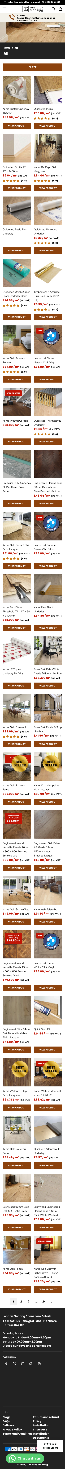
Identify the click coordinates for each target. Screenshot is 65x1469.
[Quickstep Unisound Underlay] (48, 210)
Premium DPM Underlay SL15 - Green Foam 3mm (17, 487)
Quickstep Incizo (43, 109)
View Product (17, 125)
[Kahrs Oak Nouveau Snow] (17, 1130)
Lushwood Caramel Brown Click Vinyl (45, 547)
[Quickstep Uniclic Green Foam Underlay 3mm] (17, 273)
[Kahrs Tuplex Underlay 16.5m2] (17, 90)
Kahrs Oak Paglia (13, 1268)
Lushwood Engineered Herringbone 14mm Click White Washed (47, 1211)
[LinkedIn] (39, 1364)
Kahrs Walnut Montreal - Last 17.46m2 (47, 1093)
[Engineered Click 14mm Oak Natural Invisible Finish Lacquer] (17, 1010)
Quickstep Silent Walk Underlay (47, 1151)
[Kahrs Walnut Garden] (17, 402)
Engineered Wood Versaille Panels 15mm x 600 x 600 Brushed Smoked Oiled (16, 969)
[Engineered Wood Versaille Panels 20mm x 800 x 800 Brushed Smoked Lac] (17, 824)
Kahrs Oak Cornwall (14, 727)
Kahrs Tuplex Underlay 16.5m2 (16, 111)
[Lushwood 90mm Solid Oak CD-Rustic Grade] (17, 1188)
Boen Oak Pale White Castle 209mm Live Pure (48, 671)
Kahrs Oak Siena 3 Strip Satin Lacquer (16, 547)
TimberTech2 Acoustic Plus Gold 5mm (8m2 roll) (46, 296)
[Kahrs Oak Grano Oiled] (17, 890)
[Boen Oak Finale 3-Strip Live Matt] (48, 708)
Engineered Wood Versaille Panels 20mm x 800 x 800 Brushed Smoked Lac (16, 849)
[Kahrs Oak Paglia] (17, 1250)
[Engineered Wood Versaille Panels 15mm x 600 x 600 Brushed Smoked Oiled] (17, 944)
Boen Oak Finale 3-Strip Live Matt (48, 729)
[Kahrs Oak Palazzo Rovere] (17, 339)
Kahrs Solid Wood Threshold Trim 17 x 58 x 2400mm (16, 611)
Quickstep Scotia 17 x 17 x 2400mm (15, 169)
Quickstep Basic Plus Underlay (15, 231)
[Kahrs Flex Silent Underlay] (48, 588)
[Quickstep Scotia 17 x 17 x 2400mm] (17, 148)
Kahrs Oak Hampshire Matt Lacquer (46, 787)
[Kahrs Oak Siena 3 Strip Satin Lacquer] (17, 526)
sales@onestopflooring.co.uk (23, 2)
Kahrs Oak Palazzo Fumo (13, 787)
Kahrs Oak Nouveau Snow (14, 1151)
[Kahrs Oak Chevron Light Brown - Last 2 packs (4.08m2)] (48, 1250)
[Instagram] (23, 1364)
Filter (33, 67)
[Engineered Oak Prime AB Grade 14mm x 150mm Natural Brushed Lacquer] (48, 824)
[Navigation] (4, 9)
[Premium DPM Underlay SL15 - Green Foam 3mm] (17, 464)
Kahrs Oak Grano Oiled (16, 909)
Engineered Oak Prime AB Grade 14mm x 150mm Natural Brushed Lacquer (47, 849)
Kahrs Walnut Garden (15, 420)
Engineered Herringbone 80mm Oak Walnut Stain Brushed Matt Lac (48, 487)
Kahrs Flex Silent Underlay (43, 609)
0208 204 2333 (52, 2)
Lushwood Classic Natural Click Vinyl (44, 360)
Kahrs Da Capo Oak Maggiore (45, 169)
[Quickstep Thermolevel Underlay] (48, 402)
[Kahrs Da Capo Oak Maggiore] (48, 148)
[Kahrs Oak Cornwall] (17, 708)
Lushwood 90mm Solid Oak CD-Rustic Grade (16, 1209)
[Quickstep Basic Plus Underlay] (17, 210)
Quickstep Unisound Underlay (45, 231)
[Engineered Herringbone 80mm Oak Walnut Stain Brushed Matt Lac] (48, 464)
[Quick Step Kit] (48, 1010)
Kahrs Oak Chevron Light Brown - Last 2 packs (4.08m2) (46, 1273)
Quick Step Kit (42, 1029)
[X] (14, 1364)
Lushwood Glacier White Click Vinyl (44, 965)
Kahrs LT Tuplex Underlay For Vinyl (13, 671)
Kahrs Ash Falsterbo (45, 909)
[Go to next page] (51, 1301)
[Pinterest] (31, 1364)
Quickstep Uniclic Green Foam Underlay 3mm (16, 294)
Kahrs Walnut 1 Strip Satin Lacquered (15, 1093)
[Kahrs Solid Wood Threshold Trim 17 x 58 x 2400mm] (17, 588)
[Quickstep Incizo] (48, 90)
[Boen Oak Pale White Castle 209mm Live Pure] (48, 650)
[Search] (52, 9)
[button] (50, 1446)
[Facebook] (6, 1364)
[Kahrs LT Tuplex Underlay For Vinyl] (17, 650)
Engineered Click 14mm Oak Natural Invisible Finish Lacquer (17, 1033)
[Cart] (60, 9)
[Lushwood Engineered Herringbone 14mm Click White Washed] (48, 1188)
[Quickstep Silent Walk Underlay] (48, 1130)
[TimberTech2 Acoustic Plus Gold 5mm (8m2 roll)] (48, 273)
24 (44, 1301)
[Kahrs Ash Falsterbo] (48, 890)
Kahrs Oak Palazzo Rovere (13, 360)
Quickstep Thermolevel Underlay (47, 423)
